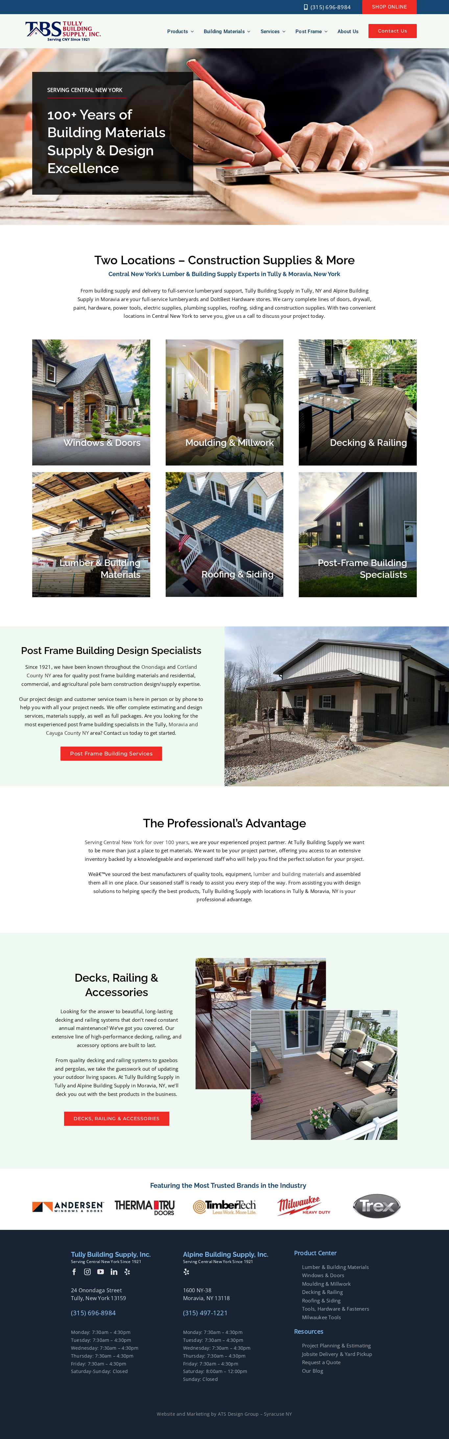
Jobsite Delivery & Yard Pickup (337, 1354)
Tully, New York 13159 (98, 1298)
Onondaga (153, 667)
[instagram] (87, 1272)
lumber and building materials (288, 874)
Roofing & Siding (321, 1300)
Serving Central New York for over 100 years (136, 842)
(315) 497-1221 (205, 1313)
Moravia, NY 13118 (206, 1298)
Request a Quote (321, 1362)
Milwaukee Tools (321, 1317)
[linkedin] (114, 1272)
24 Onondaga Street (96, 1290)
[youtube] (100, 1272)
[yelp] (127, 1272)
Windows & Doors (323, 1275)
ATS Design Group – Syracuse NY (255, 1414)
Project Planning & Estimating (336, 1345)
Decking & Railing (322, 1292)
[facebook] (74, 1272)
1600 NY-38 (197, 1290)
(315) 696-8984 (93, 1313)
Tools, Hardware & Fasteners (335, 1308)
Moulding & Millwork (326, 1283)
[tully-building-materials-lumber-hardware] (63, 22)
